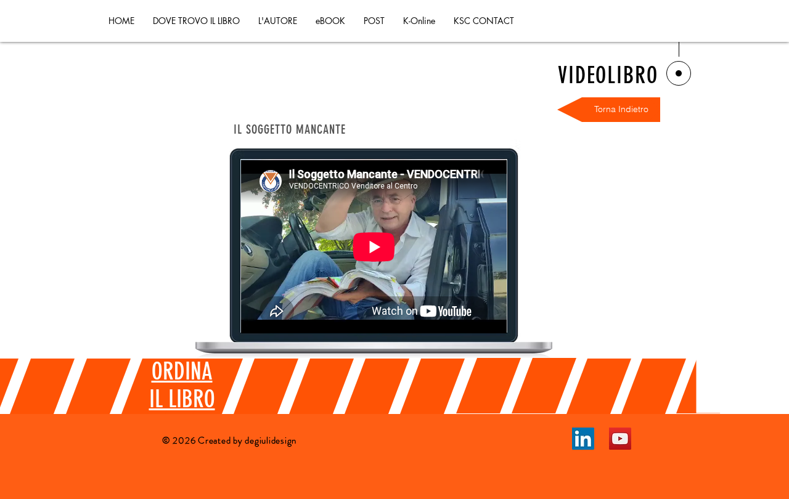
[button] (374, 21)
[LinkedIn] (583, 439)
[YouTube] (620, 439)
